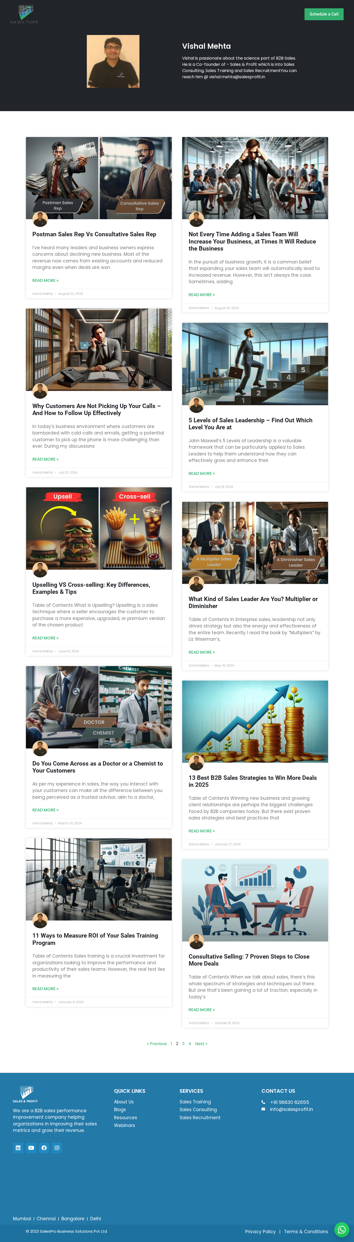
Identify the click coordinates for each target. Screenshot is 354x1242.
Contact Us (270, 14)
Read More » (45, 280)
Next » (201, 1044)
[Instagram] (57, 1148)
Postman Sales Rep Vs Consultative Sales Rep (94, 234)
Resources (236, 14)
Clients (212, 14)
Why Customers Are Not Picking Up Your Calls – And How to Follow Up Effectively (96, 410)
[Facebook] (44, 1148)
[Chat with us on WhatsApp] (341, 1229)
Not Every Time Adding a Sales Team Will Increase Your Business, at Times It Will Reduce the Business (252, 241)
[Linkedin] (18, 1148)
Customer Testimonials (174, 14)
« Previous (157, 1044)
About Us (100, 14)
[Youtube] (31, 1148)
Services (129, 14)
